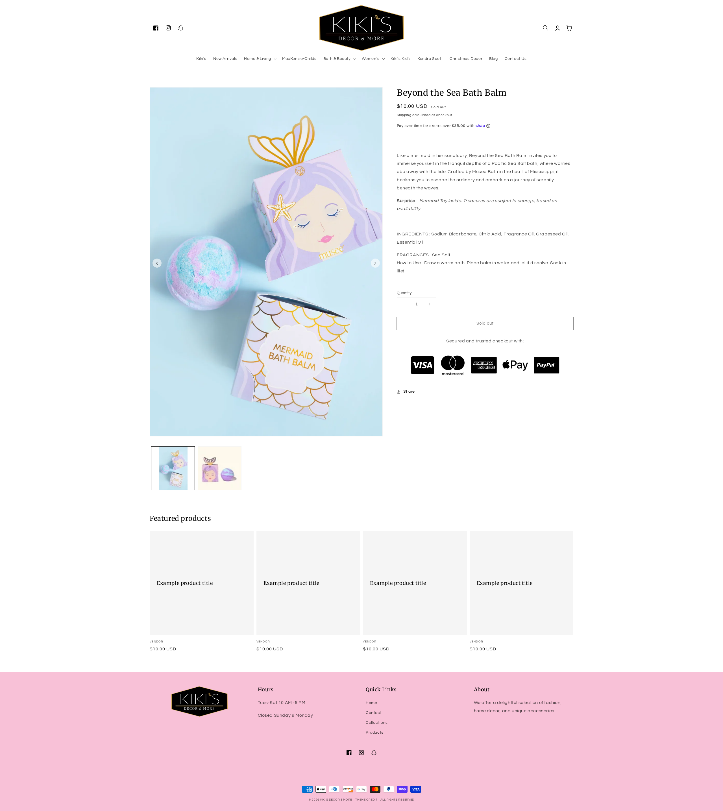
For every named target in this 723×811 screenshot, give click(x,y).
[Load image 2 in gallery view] (219, 468)
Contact (374, 713)
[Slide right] (375, 263)
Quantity (404, 293)
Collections (377, 723)
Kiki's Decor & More (336, 799)
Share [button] (409, 392)
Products (375, 733)
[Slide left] (157, 263)
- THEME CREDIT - (366, 799)
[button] (260, 59)
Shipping (404, 115)
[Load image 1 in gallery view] (173, 468)
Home (371, 703)
